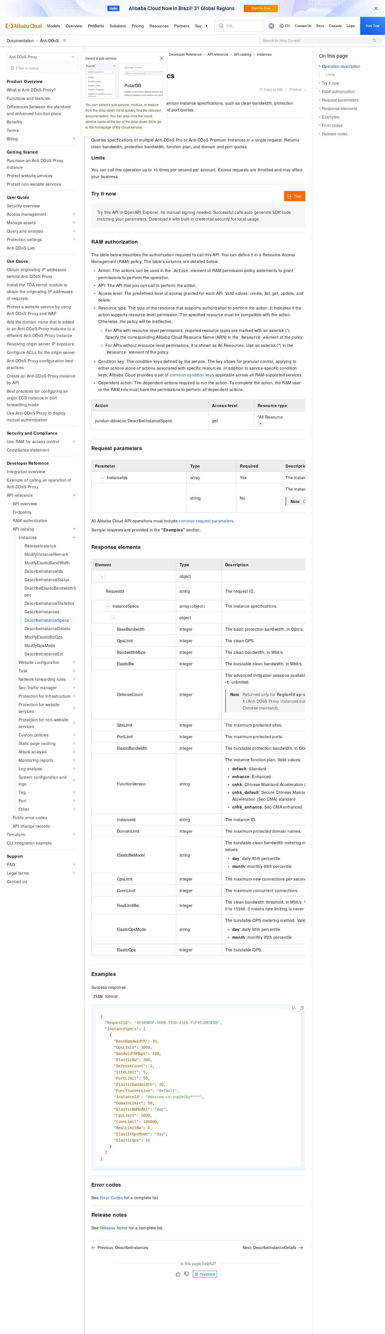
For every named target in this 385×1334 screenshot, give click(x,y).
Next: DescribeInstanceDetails (269, 1247)
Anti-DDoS (49, 40)
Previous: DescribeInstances (123, 1247)
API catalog (242, 54)
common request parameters (206, 521)
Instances (264, 54)
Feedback (207, 1274)
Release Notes (114, 1227)
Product (296, 89)
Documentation (20, 40)
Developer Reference (185, 54)
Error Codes (111, 1197)
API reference (217, 54)
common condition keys (192, 375)
